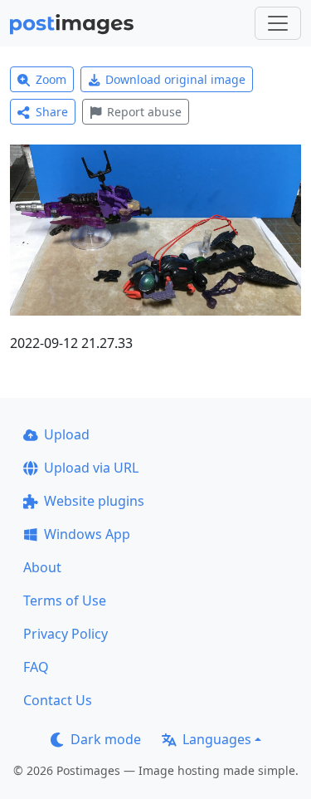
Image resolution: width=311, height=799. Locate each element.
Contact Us (57, 700)
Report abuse (144, 112)
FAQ (36, 667)
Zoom (51, 79)
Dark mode (105, 739)
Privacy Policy (65, 634)
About (42, 567)
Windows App (87, 534)
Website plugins (94, 501)
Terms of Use (64, 600)
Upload (67, 434)
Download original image (175, 79)
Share (52, 112)
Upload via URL (91, 467)
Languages (216, 739)
